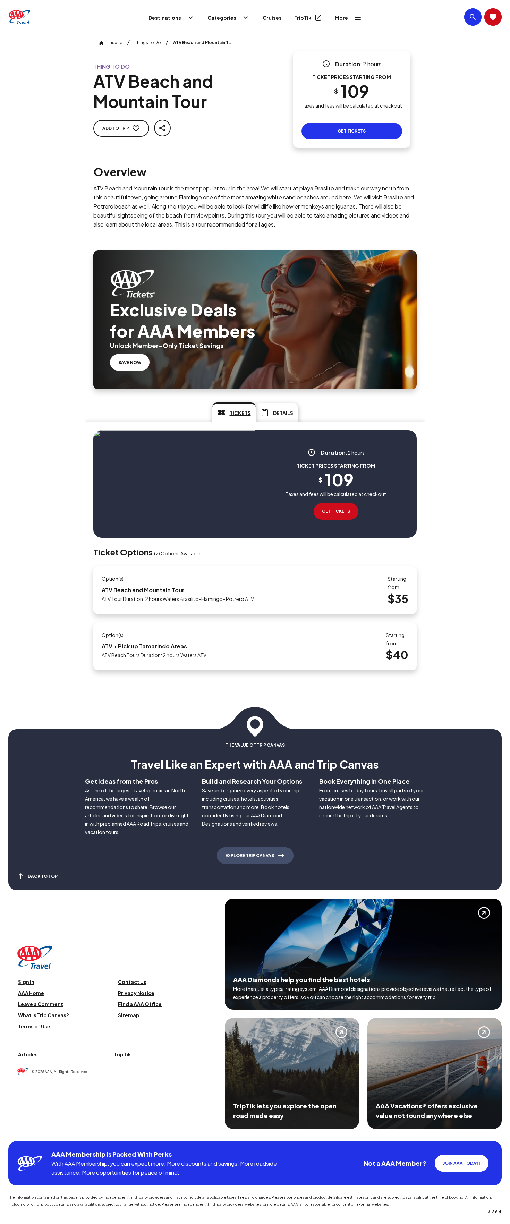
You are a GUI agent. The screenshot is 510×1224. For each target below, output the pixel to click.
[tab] (234, 412)
